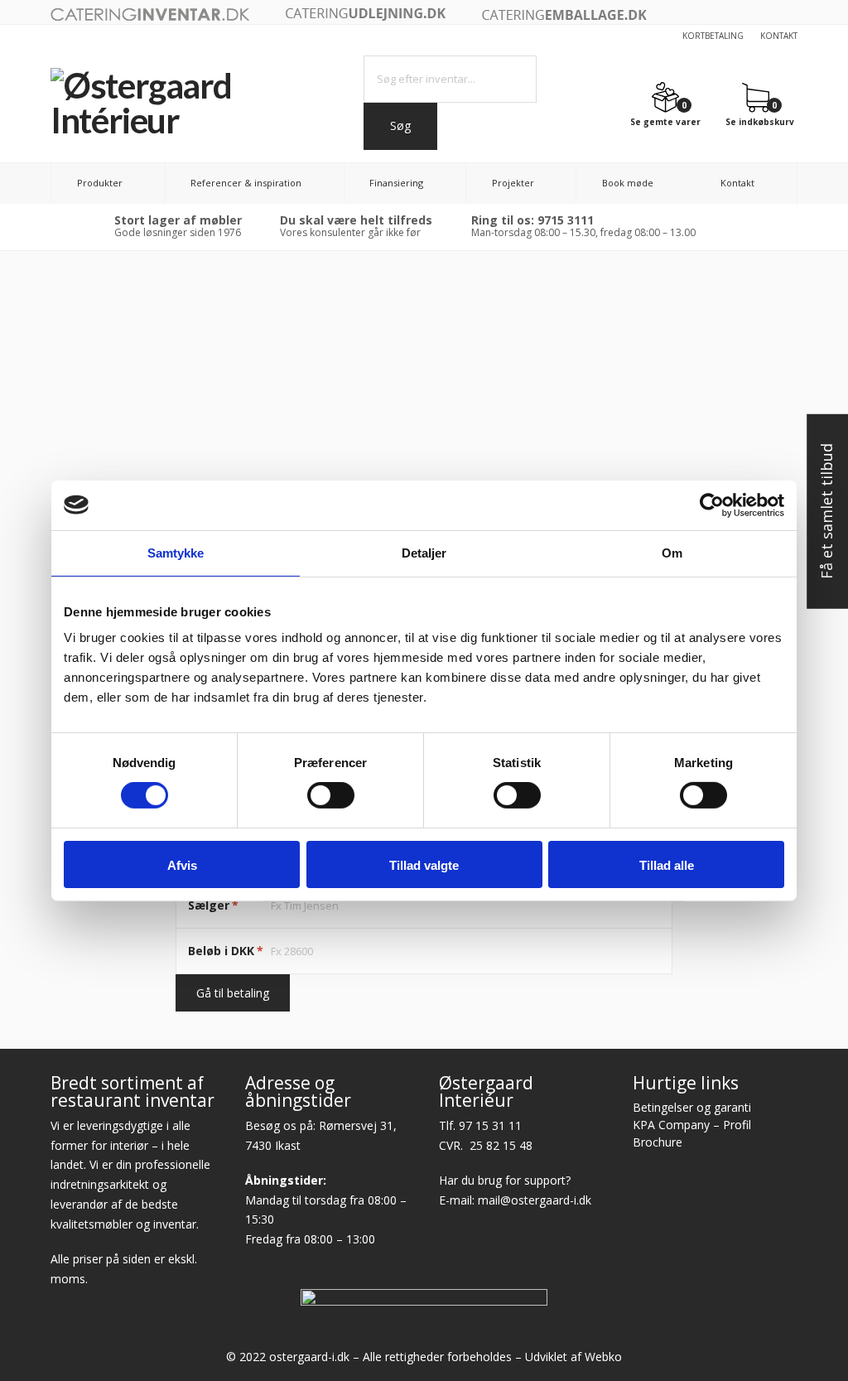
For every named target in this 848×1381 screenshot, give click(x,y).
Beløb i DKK (225, 950)
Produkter (100, 182)
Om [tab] (672, 552)
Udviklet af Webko (573, 1356)
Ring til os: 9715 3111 (532, 220)
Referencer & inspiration (245, 182)
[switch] (330, 795)
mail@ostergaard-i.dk (534, 1200)
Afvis (182, 865)
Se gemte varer (665, 121)
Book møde (627, 182)
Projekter (513, 182)
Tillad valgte (424, 865)
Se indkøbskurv (759, 121)
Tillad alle (666, 865)
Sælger (213, 905)
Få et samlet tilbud (826, 512)
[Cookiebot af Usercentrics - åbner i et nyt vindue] (711, 504)
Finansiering (396, 182)
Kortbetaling (713, 35)
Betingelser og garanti (692, 1107)
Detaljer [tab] (424, 552)
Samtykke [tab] (176, 552)
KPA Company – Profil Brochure (692, 1133)
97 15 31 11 (490, 1125)
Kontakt (778, 35)
